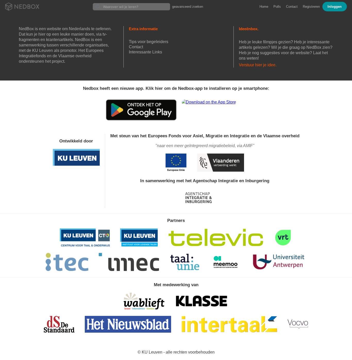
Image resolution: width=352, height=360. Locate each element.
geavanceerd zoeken (187, 7)
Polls (277, 7)
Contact (292, 7)
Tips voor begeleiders (148, 41)
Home (263, 7)
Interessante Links (145, 52)
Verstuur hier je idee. (257, 65)
